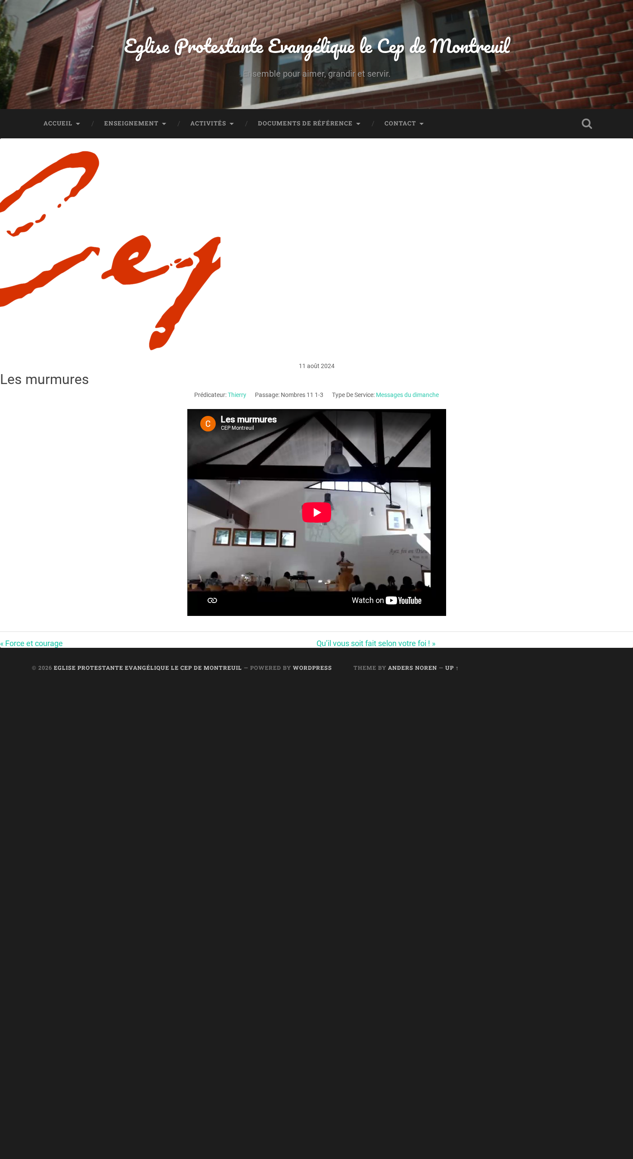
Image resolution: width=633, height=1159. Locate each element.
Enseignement (131, 123)
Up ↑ (452, 667)
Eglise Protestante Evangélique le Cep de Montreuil (316, 45)
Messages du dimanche (407, 394)
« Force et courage (31, 643)
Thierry (237, 394)
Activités (208, 123)
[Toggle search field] (587, 123)
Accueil (57, 123)
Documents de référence (305, 123)
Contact (400, 123)
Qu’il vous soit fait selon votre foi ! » (375, 643)
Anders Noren (412, 667)
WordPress (312, 667)
